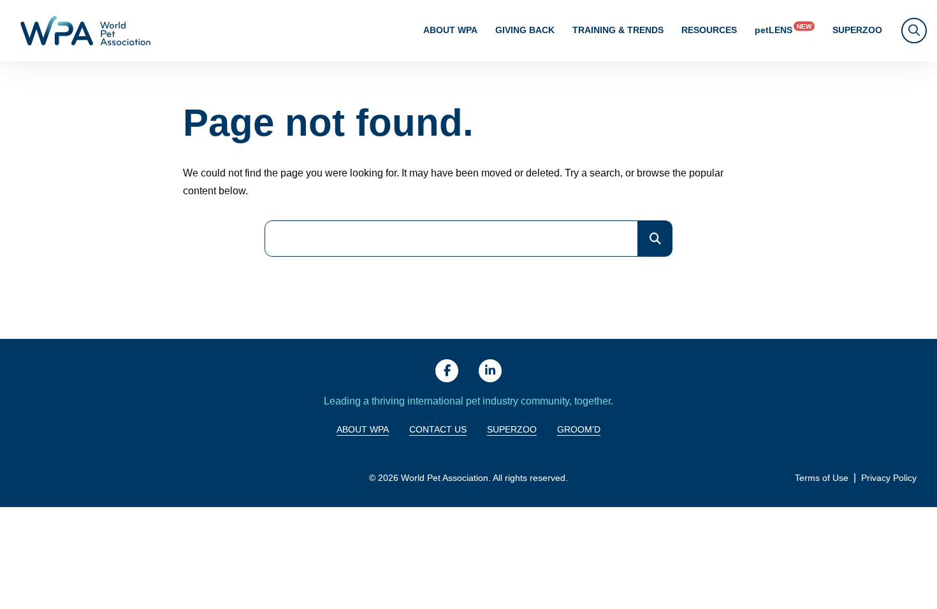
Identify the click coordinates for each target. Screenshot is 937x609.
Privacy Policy (889, 478)
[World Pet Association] (85, 30)
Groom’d (578, 429)
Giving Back (525, 30)
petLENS (773, 30)
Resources (709, 30)
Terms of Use (821, 478)
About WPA (450, 30)
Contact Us (438, 429)
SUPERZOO (857, 30)
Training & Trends (618, 30)
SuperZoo (512, 429)
